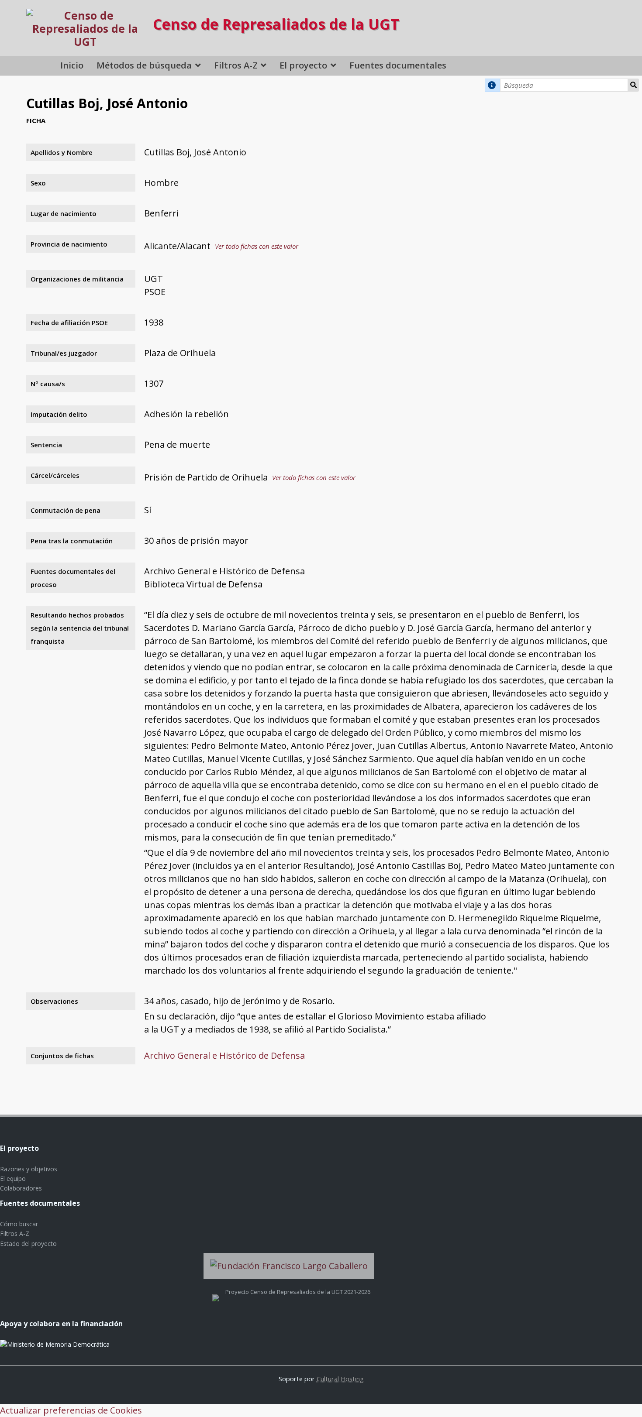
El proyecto (303, 65)
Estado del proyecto (28, 1243)
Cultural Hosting (340, 1378)
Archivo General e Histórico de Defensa (224, 1055)
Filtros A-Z (236, 65)
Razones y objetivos (28, 1169)
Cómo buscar (19, 1224)
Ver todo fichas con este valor (256, 246)
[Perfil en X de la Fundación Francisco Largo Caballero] (215, 1292)
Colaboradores (21, 1188)
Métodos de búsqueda (144, 65)
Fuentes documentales (397, 65)
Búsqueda (633, 85)
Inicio (71, 65)
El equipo (13, 1178)
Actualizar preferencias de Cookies (71, 1410)
